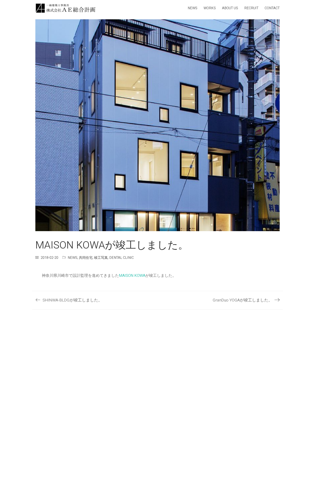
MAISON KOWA (132, 276)
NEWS (72, 258)
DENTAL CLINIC (121, 258)
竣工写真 (101, 258)
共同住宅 (86, 258)
